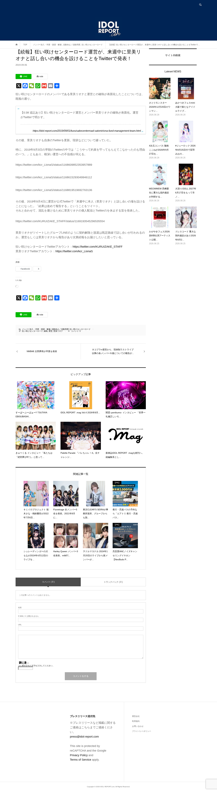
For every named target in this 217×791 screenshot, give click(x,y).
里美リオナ (58, 331)
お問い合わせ (137, 726)
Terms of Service (80, 759)
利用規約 (136, 721)
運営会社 (136, 716)
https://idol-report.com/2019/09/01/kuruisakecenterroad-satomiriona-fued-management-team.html (87, 130)
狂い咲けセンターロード (80, 329)
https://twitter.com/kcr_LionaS (74, 251)
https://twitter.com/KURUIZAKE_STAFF (97, 246)
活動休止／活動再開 (60, 329)
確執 (46, 331)
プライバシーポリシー (141, 731)
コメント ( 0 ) (48, 582)
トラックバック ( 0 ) (113, 582)
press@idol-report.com (84, 736)
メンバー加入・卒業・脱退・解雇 (36, 329)
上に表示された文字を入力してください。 (36, 666)
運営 (50, 331)
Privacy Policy (79, 755)
